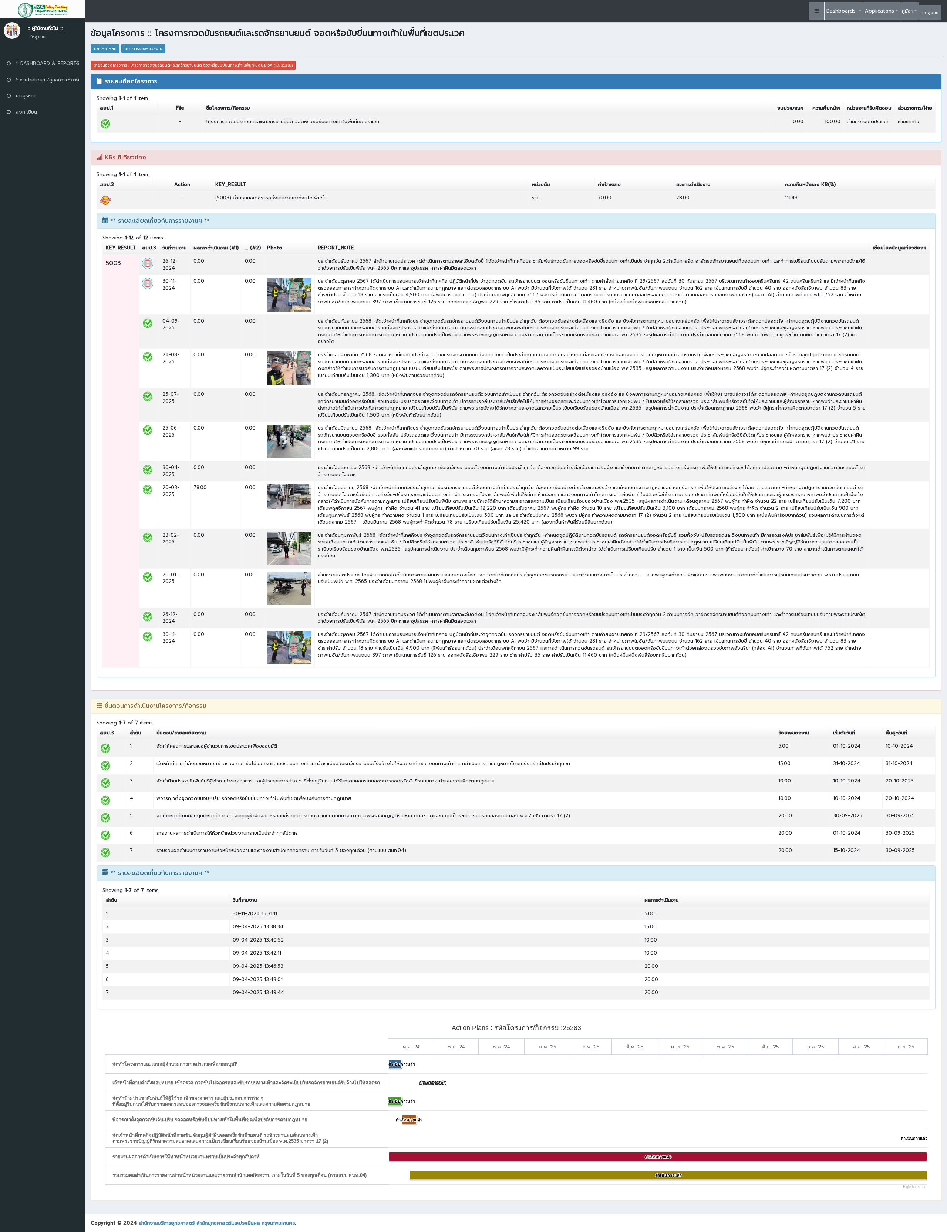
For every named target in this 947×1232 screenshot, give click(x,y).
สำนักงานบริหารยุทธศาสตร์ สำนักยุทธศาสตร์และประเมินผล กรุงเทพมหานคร (217, 1222)
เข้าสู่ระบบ (930, 13)
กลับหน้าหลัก (105, 48)
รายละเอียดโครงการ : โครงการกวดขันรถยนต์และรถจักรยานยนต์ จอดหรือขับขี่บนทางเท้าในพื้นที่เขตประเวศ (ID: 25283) (193, 65)
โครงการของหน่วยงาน (143, 48)
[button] (817, 11)
